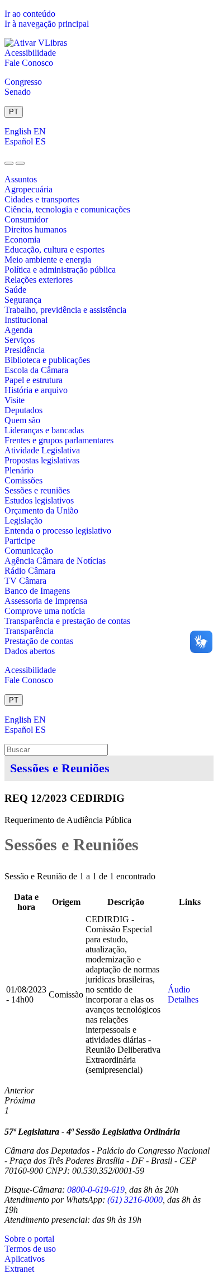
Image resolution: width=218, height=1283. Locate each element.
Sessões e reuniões (37, 490)
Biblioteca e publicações (47, 360)
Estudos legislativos (39, 500)
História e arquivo (36, 390)
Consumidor (26, 219)
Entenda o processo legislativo (57, 530)
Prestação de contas (38, 641)
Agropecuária (28, 189)
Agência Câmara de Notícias (55, 560)
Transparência (29, 631)
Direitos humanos (35, 229)
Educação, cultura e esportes (54, 249)
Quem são (22, 420)
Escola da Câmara (36, 370)
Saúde (15, 289)
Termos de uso (30, 1248)
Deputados (23, 410)
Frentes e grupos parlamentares (58, 440)
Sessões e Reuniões (60, 768)
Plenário (19, 470)
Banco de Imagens (37, 590)
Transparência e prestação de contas (67, 621)
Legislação (23, 520)
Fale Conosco (28, 62)
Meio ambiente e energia (47, 259)
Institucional (26, 320)
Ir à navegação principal (46, 23)
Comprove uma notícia (44, 611)
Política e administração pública (60, 269)
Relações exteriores (38, 279)
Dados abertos (29, 651)
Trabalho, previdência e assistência (65, 309)
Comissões (23, 480)
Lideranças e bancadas (44, 430)
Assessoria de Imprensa (45, 601)
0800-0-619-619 (96, 1189)
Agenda (18, 330)
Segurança (22, 299)
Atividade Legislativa (42, 450)
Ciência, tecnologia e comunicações (67, 209)
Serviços (19, 340)
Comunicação (28, 550)
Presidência (24, 350)
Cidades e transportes (41, 199)
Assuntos (20, 179)
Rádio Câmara (29, 570)
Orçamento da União (41, 510)
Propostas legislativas (41, 460)
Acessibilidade (30, 52)
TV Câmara (25, 580)
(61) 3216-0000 (135, 1199)
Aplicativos (24, 1258)
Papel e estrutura (33, 380)
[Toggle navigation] (8, 163)
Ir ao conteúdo (29, 13)
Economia (22, 239)
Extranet (19, 1269)
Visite (14, 400)
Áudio (179, 989)
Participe (19, 540)
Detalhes (183, 999)
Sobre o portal (29, 1238)
